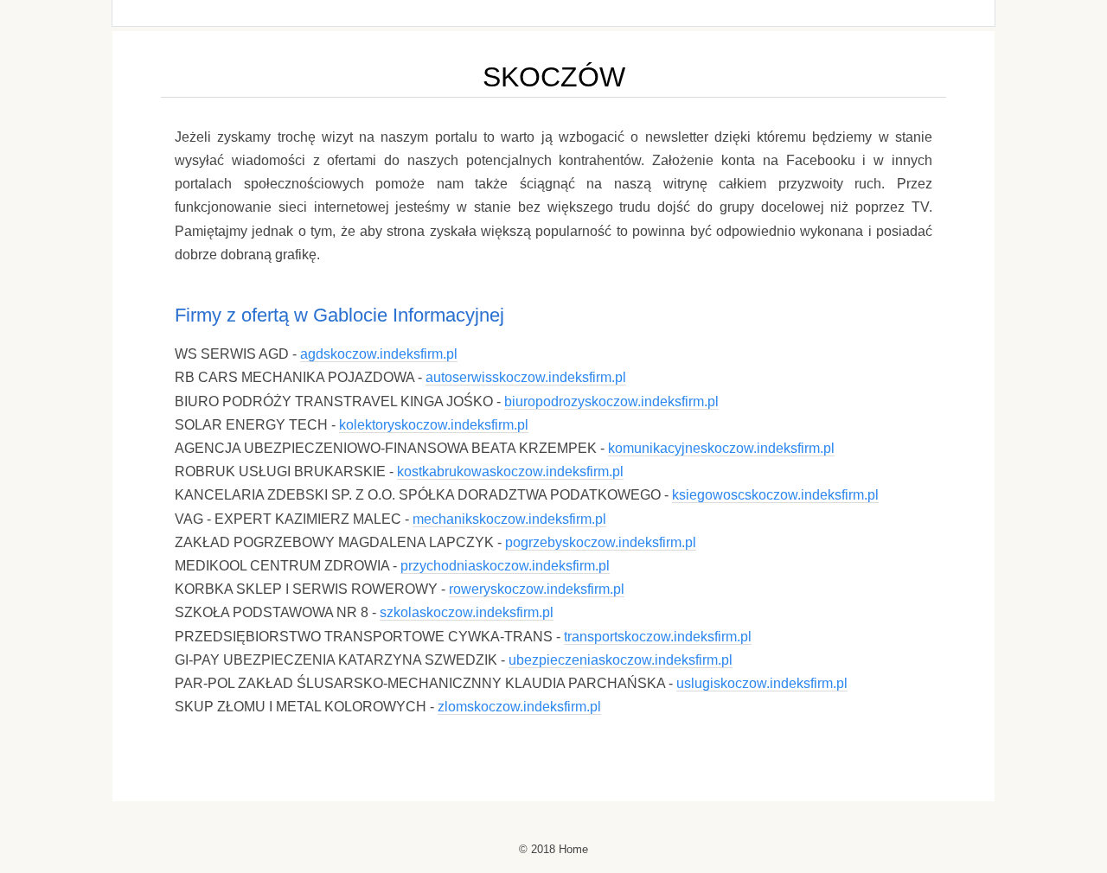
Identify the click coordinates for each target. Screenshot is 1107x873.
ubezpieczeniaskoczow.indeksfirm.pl (621, 660)
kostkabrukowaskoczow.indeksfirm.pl (510, 471)
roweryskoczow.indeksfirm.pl (536, 589)
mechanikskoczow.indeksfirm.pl (509, 519)
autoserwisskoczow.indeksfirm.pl (526, 377)
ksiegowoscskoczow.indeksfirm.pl (775, 494)
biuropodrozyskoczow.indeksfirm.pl (611, 401)
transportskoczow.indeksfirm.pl (658, 636)
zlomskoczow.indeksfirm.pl (519, 706)
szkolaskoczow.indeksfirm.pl (467, 612)
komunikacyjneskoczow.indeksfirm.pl (721, 448)
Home (573, 850)
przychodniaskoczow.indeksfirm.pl (505, 565)
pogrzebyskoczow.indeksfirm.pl (600, 542)
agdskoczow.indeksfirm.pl (379, 354)
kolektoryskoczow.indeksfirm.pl (433, 424)
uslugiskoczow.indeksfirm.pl (762, 683)
